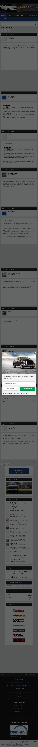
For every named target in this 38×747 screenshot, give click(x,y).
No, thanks (10, 388)
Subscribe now (27, 388)
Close (35, 352)
